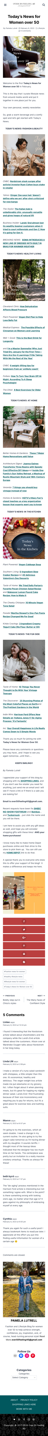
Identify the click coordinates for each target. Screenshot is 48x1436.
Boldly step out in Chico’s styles (11, 999)
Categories (24, 1373)
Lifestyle (41, 28)
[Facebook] (24, 1420)
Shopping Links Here (24, 1404)
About (14, 1400)
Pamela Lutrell (11, 28)
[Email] (19, 1420)
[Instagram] (29, 1420)
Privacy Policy (29, 1400)
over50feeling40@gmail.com (27, 1340)
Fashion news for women (14, 971)
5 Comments (26, 31)
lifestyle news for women (14, 982)
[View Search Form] (42, 5)
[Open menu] (5, 5)
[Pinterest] (34, 1420)
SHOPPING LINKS (29, 781)
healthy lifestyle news (13, 977)
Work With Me (24, 1409)
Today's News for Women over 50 (18, 987)
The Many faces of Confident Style (36, 999)
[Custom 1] (14, 1420)
